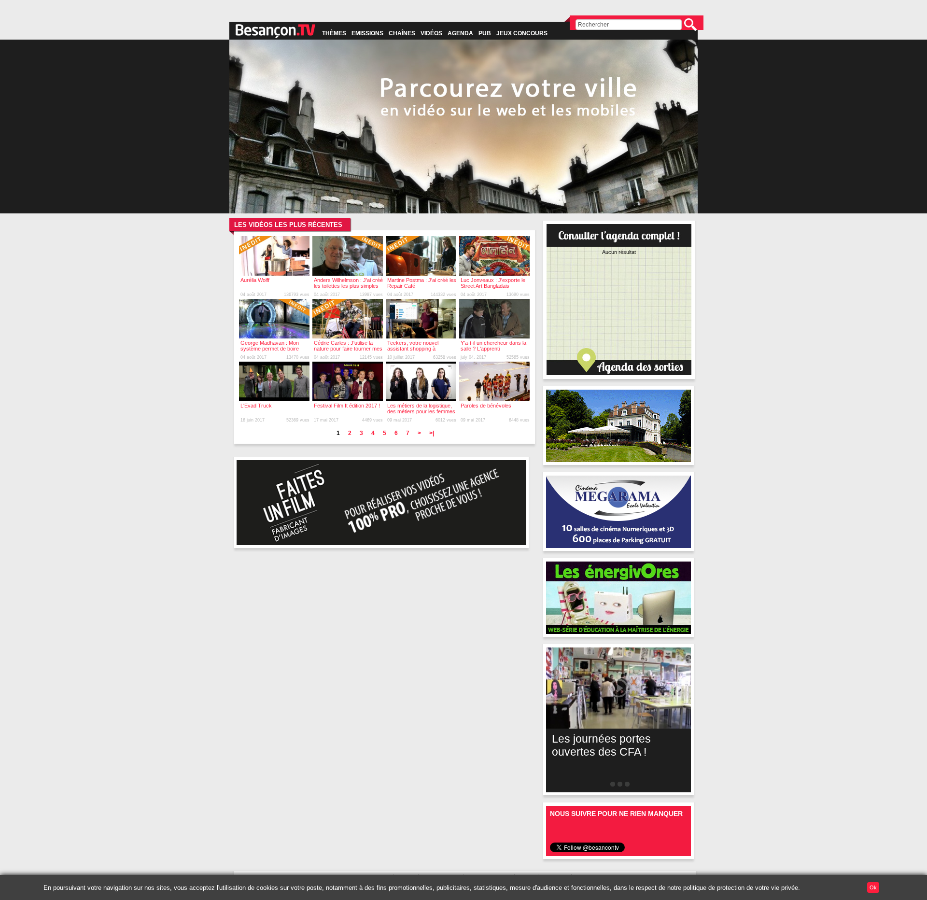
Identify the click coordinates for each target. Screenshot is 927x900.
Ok (873, 887)
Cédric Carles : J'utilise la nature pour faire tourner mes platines (348, 348)
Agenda (460, 33)
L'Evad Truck (256, 405)
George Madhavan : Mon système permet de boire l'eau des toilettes (269, 348)
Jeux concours (522, 33)
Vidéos (431, 33)
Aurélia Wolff (254, 280)
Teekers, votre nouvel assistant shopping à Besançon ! (412, 348)
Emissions (367, 33)
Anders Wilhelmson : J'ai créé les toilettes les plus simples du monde (348, 286)
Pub (484, 33)
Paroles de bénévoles (486, 405)
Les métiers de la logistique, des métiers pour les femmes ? (421, 411)
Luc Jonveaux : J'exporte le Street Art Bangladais (493, 283)
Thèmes (334, 33)
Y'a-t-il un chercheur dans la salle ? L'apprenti (493, 346)
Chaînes (402, 33)
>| (431, 433)
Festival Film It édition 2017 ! (347, 405)
